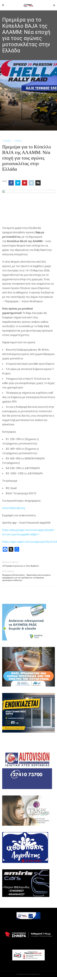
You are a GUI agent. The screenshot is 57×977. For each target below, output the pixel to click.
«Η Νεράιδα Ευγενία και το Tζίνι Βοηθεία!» (20, 566)
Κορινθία (18, 141)
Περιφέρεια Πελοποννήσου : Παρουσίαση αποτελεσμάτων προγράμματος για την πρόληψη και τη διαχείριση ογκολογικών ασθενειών (26, 577)
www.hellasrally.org (13, 508)
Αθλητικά (7, 141)
